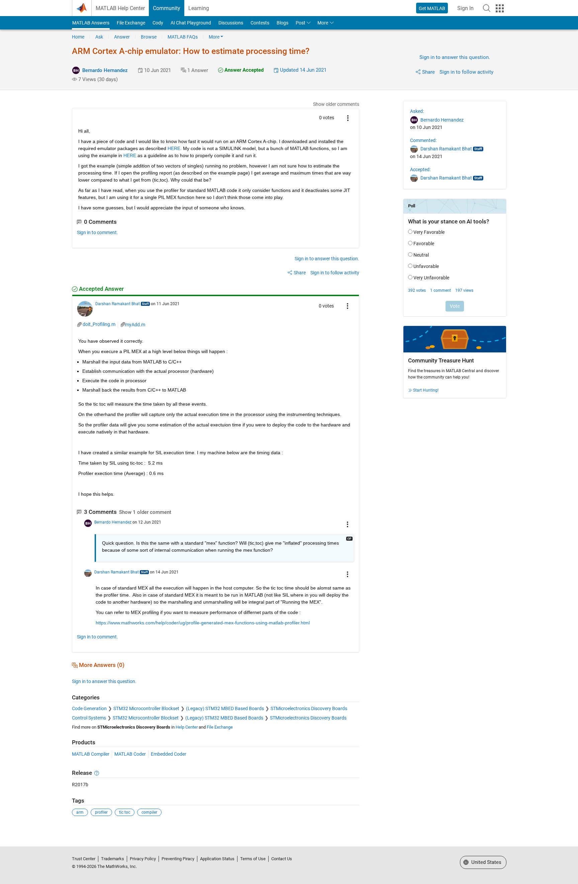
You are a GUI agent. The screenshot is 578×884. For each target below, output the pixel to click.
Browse (149, 37)
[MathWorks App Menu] (500, 8)
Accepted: (420, 169)
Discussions (230, 22)
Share (428, 72)
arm (80, 812)
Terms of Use (253, 858)
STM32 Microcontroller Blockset (146, 708)
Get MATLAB (432, 8)
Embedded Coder (168, 754)
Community (166, 8)
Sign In (465, 8)
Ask (99, 37)
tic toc (124, 812)
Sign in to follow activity (466, 72)
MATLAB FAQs (183, 37)
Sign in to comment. (97, 232)
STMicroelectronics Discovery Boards (309, 708)
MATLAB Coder (130, 754)
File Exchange (131, 22)
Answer (122, 37)
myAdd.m (135, 324)
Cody (158, 22)
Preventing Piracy (178, 858)
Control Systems (89, 718)
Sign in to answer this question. (454, 57)
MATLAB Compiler (90, 754)
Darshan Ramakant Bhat (117, 303)
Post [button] (300, 22)
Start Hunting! (426, 390)
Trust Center (83, 858)
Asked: (417, 111)
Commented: (423, 140)
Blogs (282, 22)
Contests (260, 22)
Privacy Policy (143, 858)
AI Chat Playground (191, 22)
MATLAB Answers (90, 22)
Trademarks (112, 858)
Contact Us (281, 858)
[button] (486, 8)
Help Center (187, 727)
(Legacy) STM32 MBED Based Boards (225, 708)
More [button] (322, 22)
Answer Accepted (243, 70)
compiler (149, 812)
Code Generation (89, 708)
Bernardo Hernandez (105, 70)
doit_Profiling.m (99, 324)
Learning (198, 8)
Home (78, 37)
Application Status (217, 858)
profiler (101, 812)
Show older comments (336, 104)
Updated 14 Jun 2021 (302, 70)
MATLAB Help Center (120, 8)
